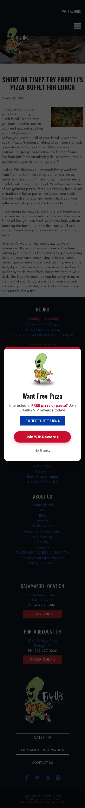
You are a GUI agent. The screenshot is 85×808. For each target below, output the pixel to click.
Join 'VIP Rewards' (42, 437)
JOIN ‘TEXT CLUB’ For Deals (42, 420)
